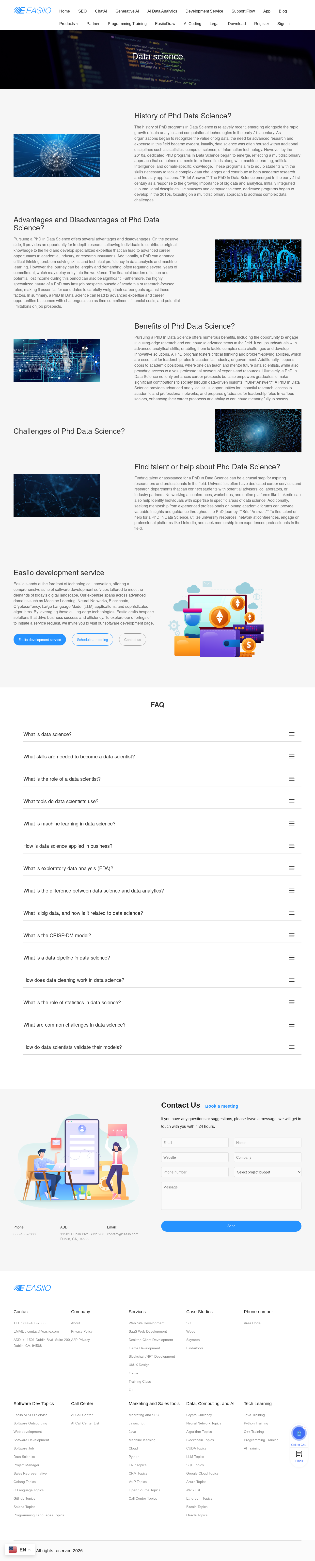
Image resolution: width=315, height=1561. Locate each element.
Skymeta (193, 1340)
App (266, 11)
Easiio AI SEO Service (30, 1415)
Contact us (132, 639)
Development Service (204, 11)
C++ (132, 1390)
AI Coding (192, 24)
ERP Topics (137, 1465)
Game (133, 1373)
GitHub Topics (24, 1498)
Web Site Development (146, 1323)
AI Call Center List (85, 1423)
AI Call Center (82, 1415)
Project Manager (26, 1465)
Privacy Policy (82, 1331)
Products (67, 24)
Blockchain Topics (200, 1440)
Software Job (24, 1448)
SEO (82, 11)
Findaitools (194, 1348)
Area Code (252, 1323)
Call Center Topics (143, 1498)
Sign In (283, 24)
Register (261, 24)
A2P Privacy (80, 1340)
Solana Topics (24, 1507)
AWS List (193, 1490)
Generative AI (127, 11)
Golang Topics (25, 1482)
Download (237, 24)
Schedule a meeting (92, 639)
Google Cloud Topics (202, 1473)
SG (188, 1323)
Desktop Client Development (151, 1340)
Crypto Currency (199, 1415)
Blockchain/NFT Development (152, 1356)
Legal (215, 24)
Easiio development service (39, 639)
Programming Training (127, 24)
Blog (283, 11)
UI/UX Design (139, 1365)
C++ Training (254, 1432)
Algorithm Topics (199, 1432)
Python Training (256, 1423)
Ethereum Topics (199, 1498)
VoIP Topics (138, 1482)
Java (132, 1432)
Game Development (144, 1348)
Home (64, 11)
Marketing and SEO (144, 1415)
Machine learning (142, 1440)
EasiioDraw (165, 24)
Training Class (140, 1381)
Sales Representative (30, 1473)
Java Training (254, 1415)
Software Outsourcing (30, 1423)
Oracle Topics (196, 1515)
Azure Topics (196, 1482)
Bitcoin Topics (196, 1507)
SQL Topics (195, 1465)
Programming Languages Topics (39, 1515)
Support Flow (243, 11)
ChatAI (101, 11)
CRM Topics (138, 1473)
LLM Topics (195, 1457)
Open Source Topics (144, 1490)
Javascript (136, 1423)
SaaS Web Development (148, 1331)
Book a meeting (221, 1106)
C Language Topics (29, 1490)
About (75, 1323)
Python (134, 1457)
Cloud (133, 1448)
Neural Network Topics (203, 1423)
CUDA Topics (196, 1448)
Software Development (31, 1440)
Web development (28, 1432)
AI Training (252, 1448)
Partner (93, 24)
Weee (190, 1331)
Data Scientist (24, 1457)
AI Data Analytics (162, 11)
